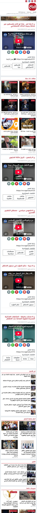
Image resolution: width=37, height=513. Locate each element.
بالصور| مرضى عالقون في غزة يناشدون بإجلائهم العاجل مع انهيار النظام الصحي (15, 480)
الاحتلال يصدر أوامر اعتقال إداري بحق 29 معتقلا (16, 380)
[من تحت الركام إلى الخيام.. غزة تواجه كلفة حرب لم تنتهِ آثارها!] (33, 376)
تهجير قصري (31, 252)
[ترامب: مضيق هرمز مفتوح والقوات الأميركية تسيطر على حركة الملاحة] (33, 412)
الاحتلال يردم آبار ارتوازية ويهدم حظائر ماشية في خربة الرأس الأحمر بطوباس (16, 393)
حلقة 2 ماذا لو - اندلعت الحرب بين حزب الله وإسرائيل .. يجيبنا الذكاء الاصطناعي (28, 114)
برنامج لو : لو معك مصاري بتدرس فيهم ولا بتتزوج (11, 132)
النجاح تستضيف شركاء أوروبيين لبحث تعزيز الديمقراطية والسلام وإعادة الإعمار (10, 453)
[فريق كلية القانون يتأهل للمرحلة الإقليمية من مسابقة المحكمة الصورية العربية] (27, 444)
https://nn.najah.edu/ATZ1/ (25, 59)
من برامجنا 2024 (21, 12)
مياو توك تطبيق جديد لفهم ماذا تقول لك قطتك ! (28, 150)
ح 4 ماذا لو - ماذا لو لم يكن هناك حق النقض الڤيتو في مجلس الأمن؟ (9, 113)
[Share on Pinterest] (16, 52)
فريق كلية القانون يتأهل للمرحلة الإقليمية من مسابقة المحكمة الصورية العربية (28, 453)
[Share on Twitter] (20, 52)
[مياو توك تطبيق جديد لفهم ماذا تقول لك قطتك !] (27, 142)
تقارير (34, 462)
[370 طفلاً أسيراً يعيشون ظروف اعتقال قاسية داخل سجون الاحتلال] (33, 406)
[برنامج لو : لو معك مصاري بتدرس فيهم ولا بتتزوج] (9, 124)
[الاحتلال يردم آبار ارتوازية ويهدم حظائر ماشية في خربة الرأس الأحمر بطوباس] (33, 394)
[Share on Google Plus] (24, 52)
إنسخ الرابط (10, 59)
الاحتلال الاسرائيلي (29, 66)
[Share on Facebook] (28, 52)
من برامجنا (29, 12)
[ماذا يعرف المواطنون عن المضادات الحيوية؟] (9, 142)
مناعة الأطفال (7, 358)
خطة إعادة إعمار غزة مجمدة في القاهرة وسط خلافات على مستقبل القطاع (15, 466)
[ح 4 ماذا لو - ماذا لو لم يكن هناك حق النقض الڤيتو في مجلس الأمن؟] (9, 105)
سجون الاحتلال (28, 304)
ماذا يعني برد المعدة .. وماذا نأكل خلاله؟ (28, 132)
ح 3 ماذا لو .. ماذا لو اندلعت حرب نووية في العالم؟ (11, 95)
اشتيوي (30, 197)
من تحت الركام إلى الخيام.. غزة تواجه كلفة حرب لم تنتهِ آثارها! (16, 375)
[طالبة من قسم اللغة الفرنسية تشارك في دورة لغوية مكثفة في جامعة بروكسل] (9, 425)
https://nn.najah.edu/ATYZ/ (25, 246)
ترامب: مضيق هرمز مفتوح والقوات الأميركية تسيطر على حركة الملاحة (17, 411)
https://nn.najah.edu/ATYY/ (25, 299)
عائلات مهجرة (9, 197)
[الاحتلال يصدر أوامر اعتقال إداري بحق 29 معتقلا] (33, 382)
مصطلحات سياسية (10, 252)
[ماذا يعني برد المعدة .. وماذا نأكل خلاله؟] (27, 124)
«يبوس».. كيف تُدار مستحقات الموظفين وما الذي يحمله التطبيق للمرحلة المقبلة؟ (10, 503)
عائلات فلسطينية (20, 197)
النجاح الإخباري (32, 7)
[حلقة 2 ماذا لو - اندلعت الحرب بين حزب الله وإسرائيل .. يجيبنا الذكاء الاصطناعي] (27, 105)
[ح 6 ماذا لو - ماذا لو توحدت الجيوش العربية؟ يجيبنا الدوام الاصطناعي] (27, 87)
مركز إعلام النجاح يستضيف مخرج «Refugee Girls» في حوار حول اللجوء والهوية (28, 433)
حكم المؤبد (15, 304)
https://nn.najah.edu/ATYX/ (25, 352)
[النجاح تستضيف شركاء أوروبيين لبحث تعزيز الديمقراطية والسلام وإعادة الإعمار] (9, 444)
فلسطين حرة (17, 66)
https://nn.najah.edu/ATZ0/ (25, 191)
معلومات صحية (17, 358)
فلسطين (7, 66)
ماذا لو (32, 100)
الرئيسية (34, 12)
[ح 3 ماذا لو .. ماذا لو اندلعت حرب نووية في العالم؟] (9, 87)
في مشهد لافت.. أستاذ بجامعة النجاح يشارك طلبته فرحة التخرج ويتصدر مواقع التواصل (15, 473)
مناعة (25, 358)
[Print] (9, 52)
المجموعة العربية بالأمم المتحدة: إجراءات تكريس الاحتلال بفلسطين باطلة (16, 387)
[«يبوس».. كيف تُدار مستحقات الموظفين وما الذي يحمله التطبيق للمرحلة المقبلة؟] (9, 495)
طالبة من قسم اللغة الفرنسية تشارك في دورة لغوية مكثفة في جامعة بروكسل (10, 434)
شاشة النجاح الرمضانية (12, 119)
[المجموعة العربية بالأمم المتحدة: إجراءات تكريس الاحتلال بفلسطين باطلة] (33, 388)
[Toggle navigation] (26, 1)
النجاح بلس (32, 119)
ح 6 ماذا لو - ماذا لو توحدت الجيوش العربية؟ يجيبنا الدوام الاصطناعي (28, 95)
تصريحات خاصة (31, 488)
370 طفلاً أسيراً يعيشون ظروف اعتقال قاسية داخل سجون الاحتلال (17, 405)
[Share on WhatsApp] (12, 52)
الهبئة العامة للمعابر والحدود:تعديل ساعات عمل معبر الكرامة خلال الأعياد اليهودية (16, 399)
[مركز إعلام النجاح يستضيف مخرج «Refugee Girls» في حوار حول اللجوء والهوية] (27, 425)
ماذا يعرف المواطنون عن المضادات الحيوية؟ (10, 150)
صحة (31, 358)
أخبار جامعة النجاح (30, 419)
